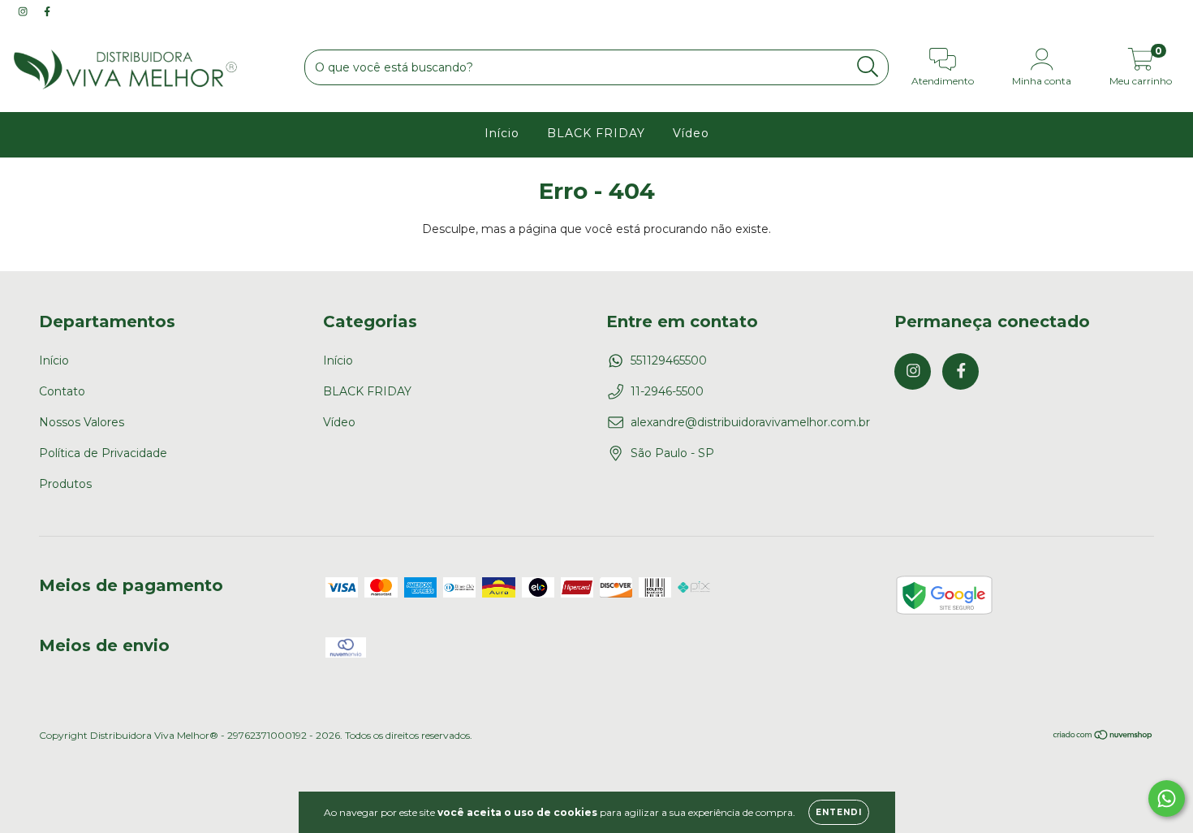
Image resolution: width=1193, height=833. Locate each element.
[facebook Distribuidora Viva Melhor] (47, 11)
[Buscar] (868, 67)
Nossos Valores (81, 422)
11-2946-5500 (667, 391)
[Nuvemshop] (1103, 737)
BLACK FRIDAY (596, 133)
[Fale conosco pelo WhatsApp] (1166, 798)
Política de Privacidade (103, 453)
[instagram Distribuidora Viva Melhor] (24, 11)
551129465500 (669, 360)
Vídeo (691, 133)
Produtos (65, 484)
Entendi (839, 812)
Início (502, 133)
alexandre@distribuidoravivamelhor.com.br (750, 422)
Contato (62, 391)
